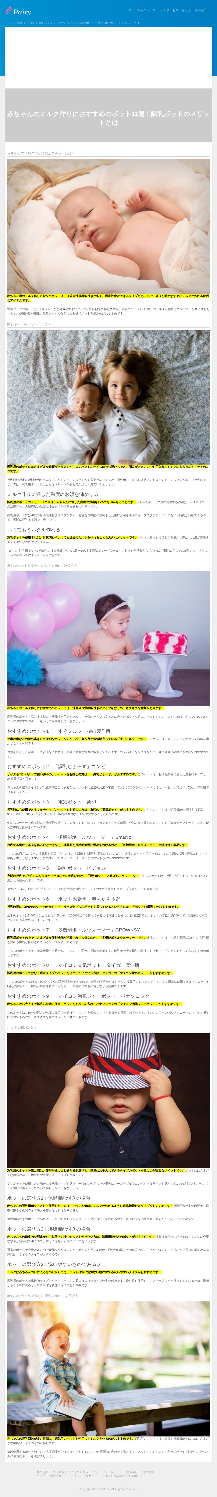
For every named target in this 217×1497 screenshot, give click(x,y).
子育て (30, 23)
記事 (20, 23)
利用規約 (42, 1472)
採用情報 (201, 10)
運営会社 (132, 1472)
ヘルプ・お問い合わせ (175, 10)
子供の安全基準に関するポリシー (123, 1476)
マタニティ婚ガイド (83, 1476)
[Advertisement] (108, 56)
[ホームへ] (18, 10)
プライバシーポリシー (107, 1472)
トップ (127, 10)
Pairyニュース (146, 10)
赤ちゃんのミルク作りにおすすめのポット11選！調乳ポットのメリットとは (89, 23)
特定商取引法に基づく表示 (70, 1472)
